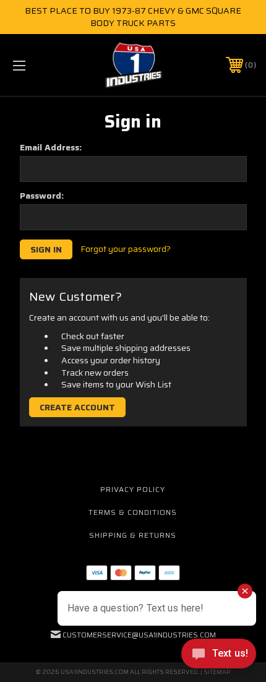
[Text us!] (218, 656)
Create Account (77, 407)
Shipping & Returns (132, 535)
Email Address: (51, 147)
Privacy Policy (132, 489)
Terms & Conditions (132, 512)
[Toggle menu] (37, 65)
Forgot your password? (125, 249)
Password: (42, 195)
